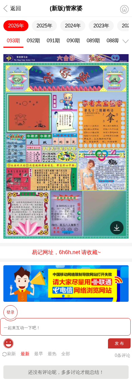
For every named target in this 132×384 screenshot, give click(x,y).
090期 (73, 40)
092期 (33, 40)
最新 (25, 353)
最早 (38, 353)
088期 (113, 40)
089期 (93, 40)
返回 (15, 8)
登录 (10, 312)
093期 (13, 40)
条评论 (122, 355)
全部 (65, 353)
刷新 (11, 353)
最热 (52, 353)
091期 (53, 40)
